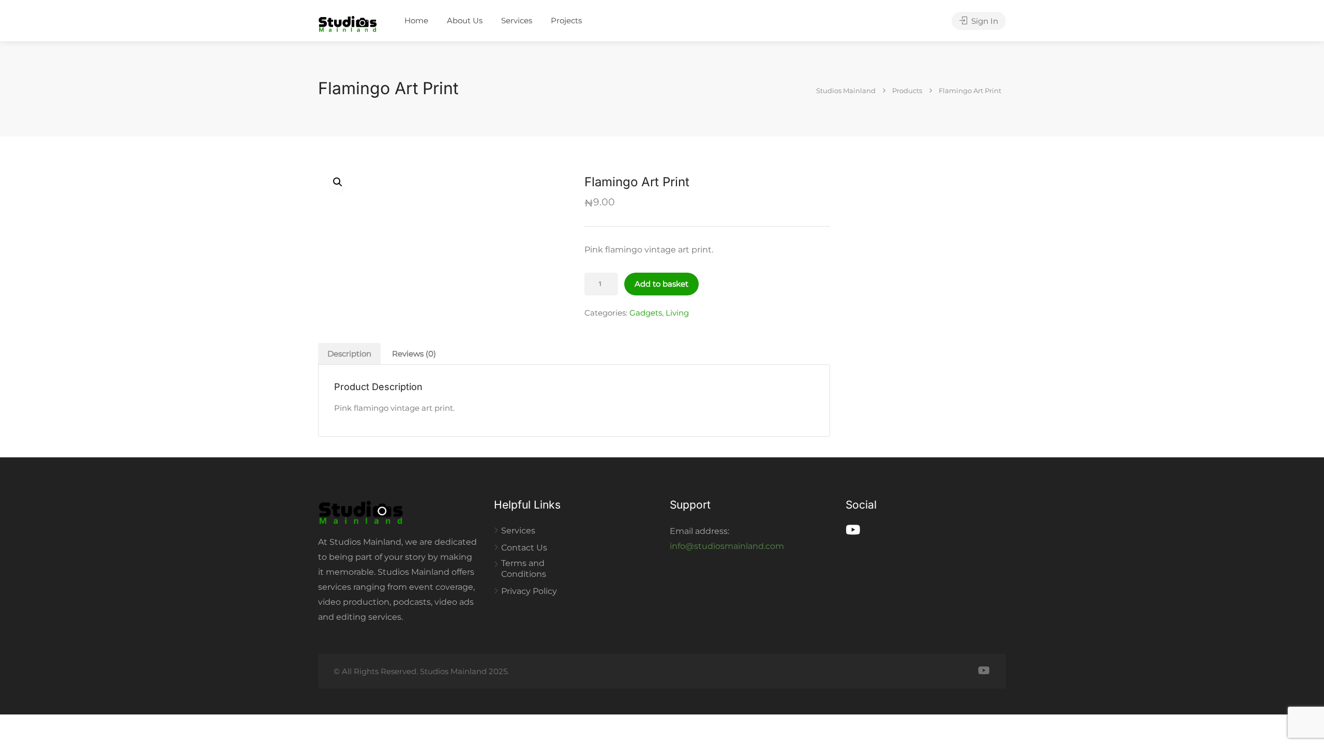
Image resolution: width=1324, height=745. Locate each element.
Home (416, 20)
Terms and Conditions (523, 568)
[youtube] (983, 671)
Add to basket (661, 284)
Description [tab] (349, 354)
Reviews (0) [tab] (414, 354)
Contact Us (524, 548)
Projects (566, 20)
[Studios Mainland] (347, 21)
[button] (337, 182)
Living (677, 313)
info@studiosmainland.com (727, 546)
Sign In (983, 21)
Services (516, 20)
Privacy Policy (529, 591)
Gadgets (645, 313)
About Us (465, 20)
